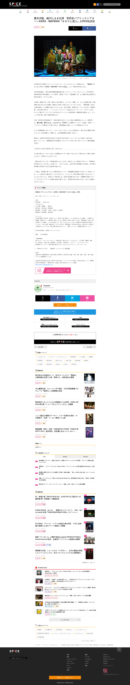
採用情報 (105, 661)
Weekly (65, 456)
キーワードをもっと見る (87, 641)
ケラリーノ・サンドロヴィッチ (58, 357)
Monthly (85, 456)
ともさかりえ (41, 357)
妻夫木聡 (49, 360)
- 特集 (86, 665)
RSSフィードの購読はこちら (66, 305)
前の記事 (40, 347)
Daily (44, 456)
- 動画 (86, 654)
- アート (68, 665)
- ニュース (87, 656)
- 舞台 (67, 656)
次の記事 (89, 347)
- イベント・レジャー (71, 659)
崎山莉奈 (49, 364)
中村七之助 (90, 633)
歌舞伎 (39, 629)
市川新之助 (59, 629)
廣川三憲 (68, 360)
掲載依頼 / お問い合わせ (109, 659)
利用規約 (105, 663)
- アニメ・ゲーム (70, 663)
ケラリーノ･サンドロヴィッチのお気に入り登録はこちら (55, 270)
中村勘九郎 (41, 637)
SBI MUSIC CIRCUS (43, 633)
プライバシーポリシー (108, 665)
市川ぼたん (69, 629)
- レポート (87, 661)
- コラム (86, 663)
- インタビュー (88, 659)
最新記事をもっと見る (88, 562)
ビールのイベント (81, 629)
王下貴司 (40, 364)
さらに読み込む (65, 620)
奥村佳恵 (77, 360)
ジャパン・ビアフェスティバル (61, 633)
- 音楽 (67, 654)
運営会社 (105, 654)
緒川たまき (59, 360)
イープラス (37, 645)
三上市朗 (82, 357)
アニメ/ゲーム (78, 633)
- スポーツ (68, 667)
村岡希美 (40, 360)
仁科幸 (65, 364)
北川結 (58, 364)
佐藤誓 (91, 357)
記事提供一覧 (106, 656)
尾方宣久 (74, 364)
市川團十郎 (49, 629)
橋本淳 (86, 360)
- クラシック (69, 661)
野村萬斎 (73, 357)
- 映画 (67, 670)
